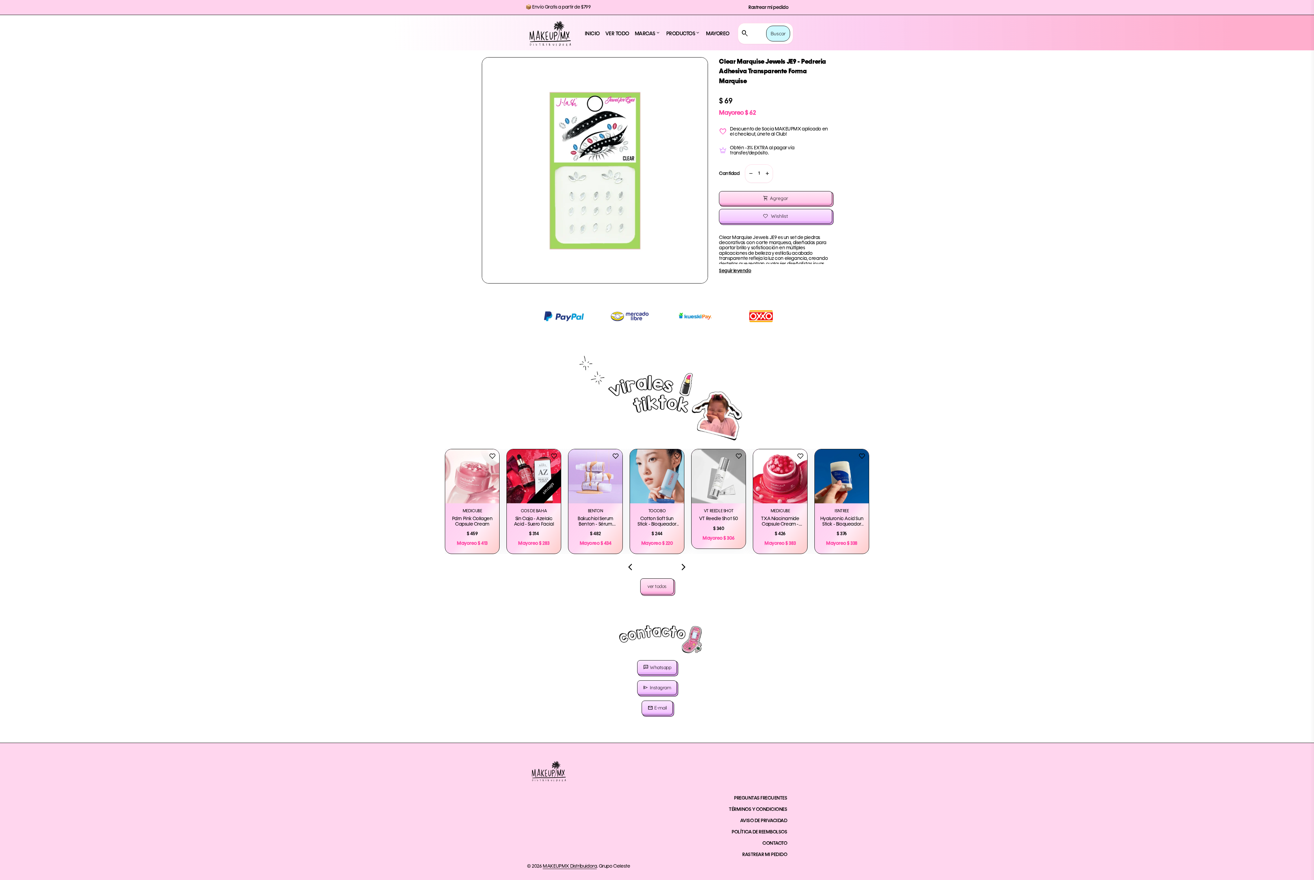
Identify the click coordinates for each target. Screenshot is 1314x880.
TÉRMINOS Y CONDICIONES (758, 809)
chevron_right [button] (684, 567)
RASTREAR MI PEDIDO (764, 854)
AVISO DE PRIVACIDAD (763, 820)
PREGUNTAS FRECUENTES (760, 798)
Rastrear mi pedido (768, 7)
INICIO (592, 33)
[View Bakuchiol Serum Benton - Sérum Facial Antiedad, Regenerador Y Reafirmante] (595, 476)
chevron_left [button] (630, 567)
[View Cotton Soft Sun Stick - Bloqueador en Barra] (657, 476)
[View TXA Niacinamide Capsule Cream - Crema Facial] (780, 476)
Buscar (778, 33)
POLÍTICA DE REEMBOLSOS (759, 832)
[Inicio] (550, 33)
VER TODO (617, 33)
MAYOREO (718, 33)
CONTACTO (774, 843)
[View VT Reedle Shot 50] (719, 476)
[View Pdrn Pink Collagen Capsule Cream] (472, 476)
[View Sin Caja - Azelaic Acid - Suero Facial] (534, 476)
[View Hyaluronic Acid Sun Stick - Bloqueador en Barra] (842, 476)
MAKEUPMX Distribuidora (570, 866)
